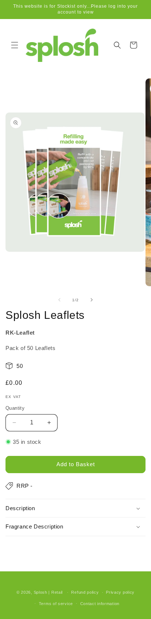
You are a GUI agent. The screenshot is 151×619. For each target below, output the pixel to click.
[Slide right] (92, 300)
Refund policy (85, 592)
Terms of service (56, 603)
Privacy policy (120, 592)
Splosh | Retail (49, 592)
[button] (15, 45)
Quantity (15, 408)
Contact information (99, 603)
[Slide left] (59, 300)
